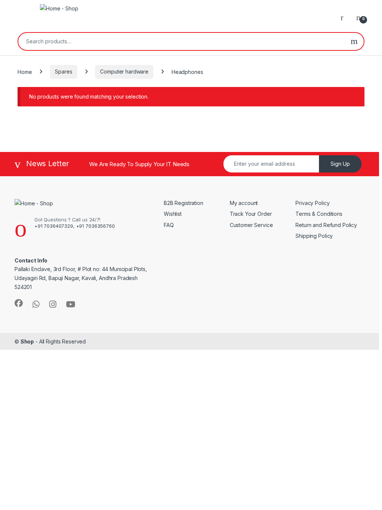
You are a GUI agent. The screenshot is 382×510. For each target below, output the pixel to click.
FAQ (169, 225)
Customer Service (251, 225)
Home (25, 71)
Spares (63, 71)
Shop (27, 341)
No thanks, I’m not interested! (145, 496)
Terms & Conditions (318, 214)
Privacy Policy (312, 203)
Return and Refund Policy (326, 225)
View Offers (36, 431)
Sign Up (340, 164)
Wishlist (173, 214)
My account (244, 203)
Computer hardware (124, 71)
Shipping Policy (314, 236)
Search (354, 41)
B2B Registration (183, 203)
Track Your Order (251, 214)
